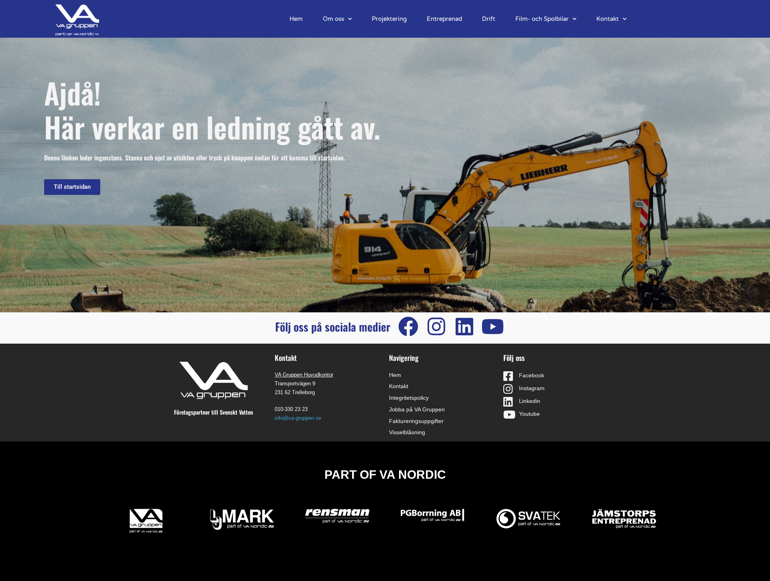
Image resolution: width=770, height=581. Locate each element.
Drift (488, 18)
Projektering (389, 18)
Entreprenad (444, 18)
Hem (296, 18)
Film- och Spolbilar (542, 18)
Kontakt (607, 18)
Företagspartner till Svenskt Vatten (213, 412)
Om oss (333, 18)
